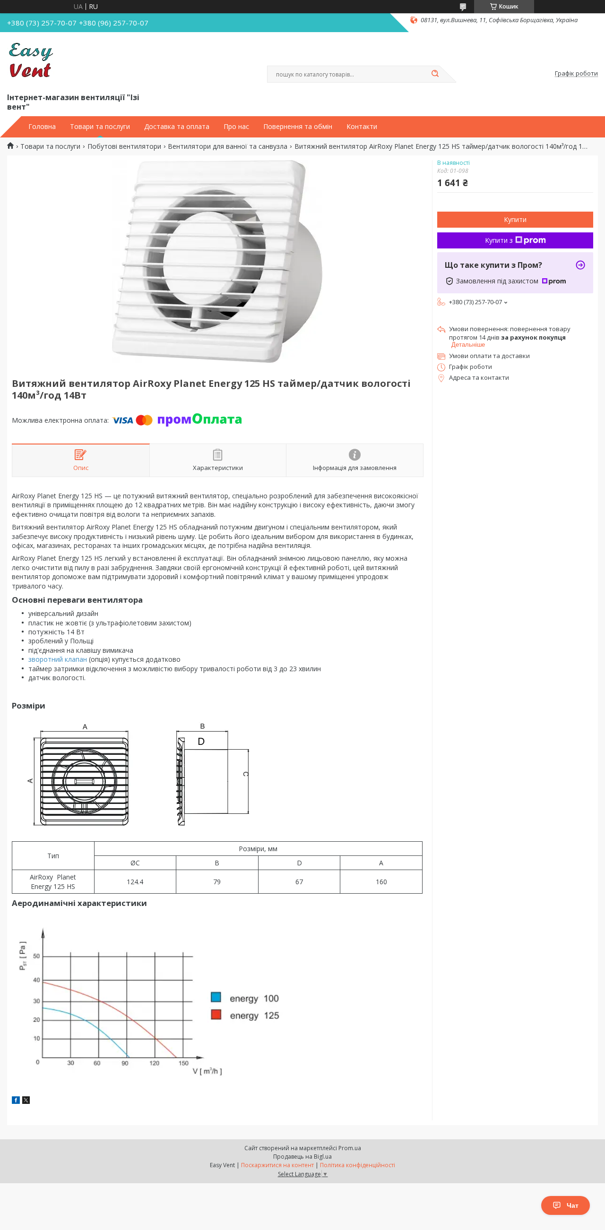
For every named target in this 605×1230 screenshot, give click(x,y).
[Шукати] (434, 74)
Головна (42, 126)
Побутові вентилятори (124, 146)
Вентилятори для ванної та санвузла (227, 146)
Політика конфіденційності (357, 1165)
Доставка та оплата (176, 126)
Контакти (361, 126)
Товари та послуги (100, 126)
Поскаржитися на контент (277, 1165)
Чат (573, 1205)
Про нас (236, 126)
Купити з (499, 240)
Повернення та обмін (297, 126)
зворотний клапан (57, 659)
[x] (26, 1101)
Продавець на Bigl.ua (302, 1157)
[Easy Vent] (30, 60)
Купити (515, 219)
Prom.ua (349, 1148)
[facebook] (16, 1101)
